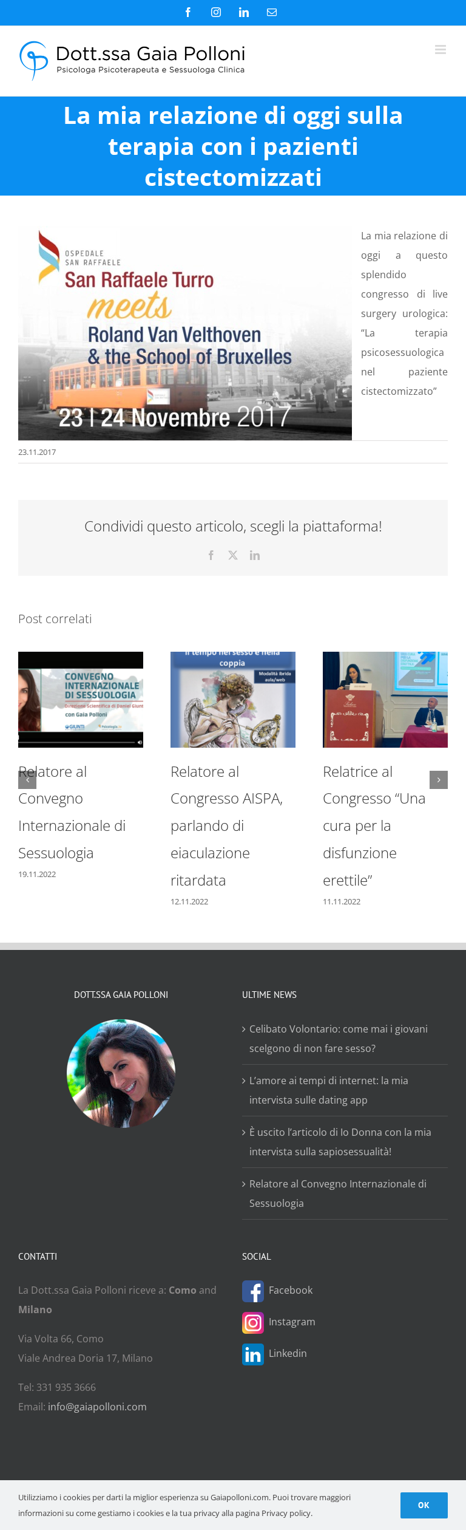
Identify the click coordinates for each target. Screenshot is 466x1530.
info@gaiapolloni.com (97, 1406)
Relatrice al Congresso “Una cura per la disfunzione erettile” (374, 825)
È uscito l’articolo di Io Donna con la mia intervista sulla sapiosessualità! (340, 1141)
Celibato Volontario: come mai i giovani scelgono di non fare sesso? (338, 1038)
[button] (27, 780)
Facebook (290, 1290)
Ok (424, 1505)
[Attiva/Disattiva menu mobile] (441, 49)
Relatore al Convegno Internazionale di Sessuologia (338, 1193)
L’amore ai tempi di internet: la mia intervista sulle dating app (328, 1090)
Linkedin (288, 1353)
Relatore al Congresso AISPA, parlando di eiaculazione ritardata (227, 825)
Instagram (292, 1321)
